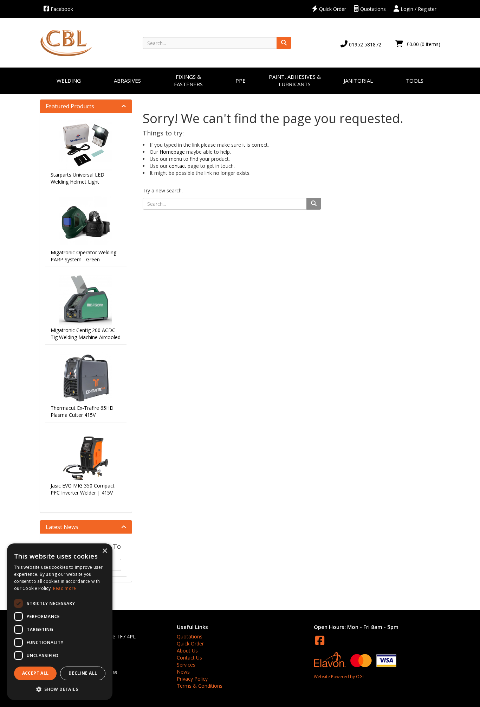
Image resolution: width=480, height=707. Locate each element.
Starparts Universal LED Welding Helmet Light (77, 178)
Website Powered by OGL (339, 677)
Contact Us (189, 657)
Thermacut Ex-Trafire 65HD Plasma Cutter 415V (82, 411)
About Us (187, 650)
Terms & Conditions (199, 685)
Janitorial (358, 80)
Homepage (172, 151)
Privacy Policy (192, 678)
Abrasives (127, 80)
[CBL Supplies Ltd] (66, 42)
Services (186, 664)
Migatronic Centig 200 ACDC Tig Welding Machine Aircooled (86, 333)
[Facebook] (319, 640)
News (183, 671)
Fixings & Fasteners (188, 80)
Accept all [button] (35, 673)
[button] (59, 689)
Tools (414, 80)
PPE (240, 80)
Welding (69, 80)
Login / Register (417, 9)
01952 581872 (364, 44)
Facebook (61, 9)
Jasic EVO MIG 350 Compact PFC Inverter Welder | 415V (83, 489)
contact (177, 166)
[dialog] (59, 621)
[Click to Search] (284, 43)
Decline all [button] (83, 673)
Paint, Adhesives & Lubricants (295, 80)
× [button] (104, 551)
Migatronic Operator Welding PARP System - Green (83, 256)
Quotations (372, 9)
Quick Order (332, 9)
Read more (64, 588)
